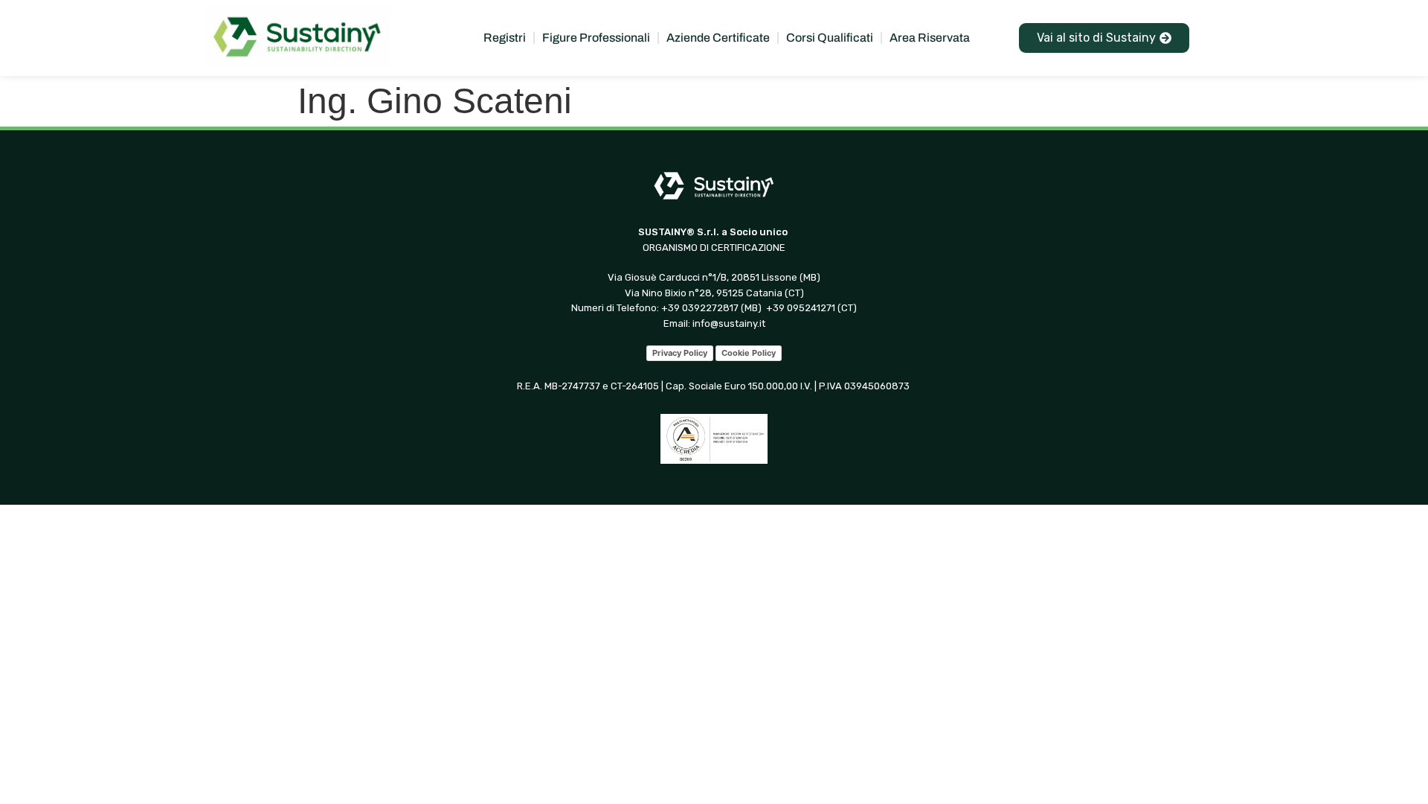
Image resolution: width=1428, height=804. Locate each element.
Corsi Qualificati (829, 37)
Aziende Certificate (718, 37)
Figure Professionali (596, 37)
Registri (504, 37)
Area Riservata (930, 37)
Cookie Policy (748, 353)
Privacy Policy (679, 353)
